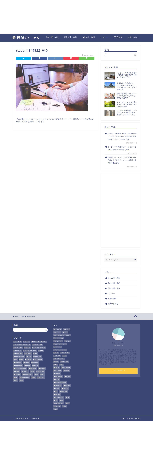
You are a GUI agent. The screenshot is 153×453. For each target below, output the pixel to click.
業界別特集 (117, 37)
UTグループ (36, 341)
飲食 (22, 380)
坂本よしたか (38, 356)
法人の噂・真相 (52, 37)
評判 (43, 374)
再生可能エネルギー (19, 356)
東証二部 (36, 365)
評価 (37, 374)
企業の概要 (28, 353)
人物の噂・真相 (88, 37)
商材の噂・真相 (70, 37)
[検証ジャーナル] (26, 39)
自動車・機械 (41, 371)
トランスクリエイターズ (39, 347)
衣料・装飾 (17, 374)
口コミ (29, 356)
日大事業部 (35, 362)
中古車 (41, 350)
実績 (22, 359)
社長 (33, 371)
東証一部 (28, 365)
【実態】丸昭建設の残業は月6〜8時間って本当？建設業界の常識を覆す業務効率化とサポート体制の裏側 (122, 136)
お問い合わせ (133, 37)
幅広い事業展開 (38, 359)
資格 (16, 377)
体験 (36, 353)
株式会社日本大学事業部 (20, 368)
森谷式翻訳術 (33, 368)
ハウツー (104, 37)
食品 (16, 380)
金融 (34, 377)
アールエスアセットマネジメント (22, 344)
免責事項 (34, 418)
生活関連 (17, 371)
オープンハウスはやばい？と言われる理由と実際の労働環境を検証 (122, 148)
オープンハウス (18, 347)
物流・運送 (42, 368)
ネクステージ (18, 350)
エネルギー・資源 (38, 344)
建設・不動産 (18, 362)
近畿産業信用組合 (25, 377)
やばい (44, 341)
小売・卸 (29, 359)
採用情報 (27, 362)
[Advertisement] (76, 17)
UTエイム (27, 341)
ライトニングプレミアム (30, 350)
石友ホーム (25, 371)
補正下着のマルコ (28, 374)
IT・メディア (18, 341)
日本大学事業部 (18, 365)
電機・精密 (41, 377)
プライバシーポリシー (21, 418)
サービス (28, 347)
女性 (16, 359)
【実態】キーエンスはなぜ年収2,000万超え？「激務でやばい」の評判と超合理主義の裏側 (122, 160)
